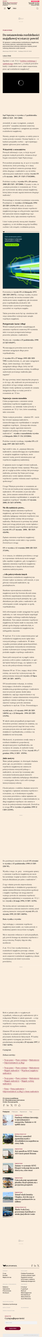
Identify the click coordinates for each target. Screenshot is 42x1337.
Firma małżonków (17, 1088)
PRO (14, 8)
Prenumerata (7, 1291)
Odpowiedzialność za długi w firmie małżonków (21, 1091)
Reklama (5, 1287)
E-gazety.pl (24, 1289)
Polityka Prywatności (27, 1273)
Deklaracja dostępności (28, 1281)
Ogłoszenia (6, 1289)
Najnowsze (23, 1111)
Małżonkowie (34, 1060)
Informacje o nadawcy (28, 1279)
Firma (6, 1088)
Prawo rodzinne (21, 1060)
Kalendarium (25, 1307)
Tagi (30, 1111)
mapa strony (6, 1307)
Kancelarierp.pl (25, 1295)
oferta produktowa (9, 1310)
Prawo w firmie (7, 30)
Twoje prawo (9, 1060)
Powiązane (6, 1111)
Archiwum (6, 1293)
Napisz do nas (7, 1277)
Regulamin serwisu (27, 1277)
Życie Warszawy (26, 1298)
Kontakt (5, 1275)
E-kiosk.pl (24, 1287)
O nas (4, 1273)
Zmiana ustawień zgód (28, 1275)
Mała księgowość (26, 1293)
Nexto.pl (23, 1291)
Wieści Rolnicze (25, 1296)
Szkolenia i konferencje (10, 1304)
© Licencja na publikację (10, 1098)
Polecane (15, 1111)
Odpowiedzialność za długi (14, 1062)
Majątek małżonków (11, 1070)
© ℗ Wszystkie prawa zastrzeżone (14, 1100)
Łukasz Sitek (7, 56)
